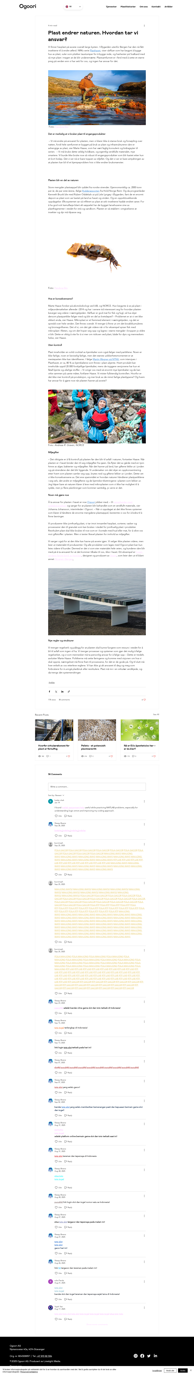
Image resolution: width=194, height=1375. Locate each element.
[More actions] (144, 25)
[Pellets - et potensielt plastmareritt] (97, 730)
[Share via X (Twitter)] (56, 691)
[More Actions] (144, 801)
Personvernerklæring (29, 1371)
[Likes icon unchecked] (56, 816)
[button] (111, 7)
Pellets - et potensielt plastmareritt (93, 747)
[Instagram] (136, 1356)
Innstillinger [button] (157, 1370)
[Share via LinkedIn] (62, 691)
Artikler (52, 682)
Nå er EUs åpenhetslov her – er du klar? (140, 747)
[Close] (190, 1370)
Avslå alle (170, 1370)
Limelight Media (52, 1361)
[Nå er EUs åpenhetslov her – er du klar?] (140, 730)
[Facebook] (142, 1356)
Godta (182, 1370)
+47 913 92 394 (44, 1356)
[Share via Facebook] (49, 691)
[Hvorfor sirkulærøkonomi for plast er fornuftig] (54, 730)
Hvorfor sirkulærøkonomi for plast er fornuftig (53, 747)
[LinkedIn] (155, 1356)
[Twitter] (149, 1356)
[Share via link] (69, 691)
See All (156, 714)
